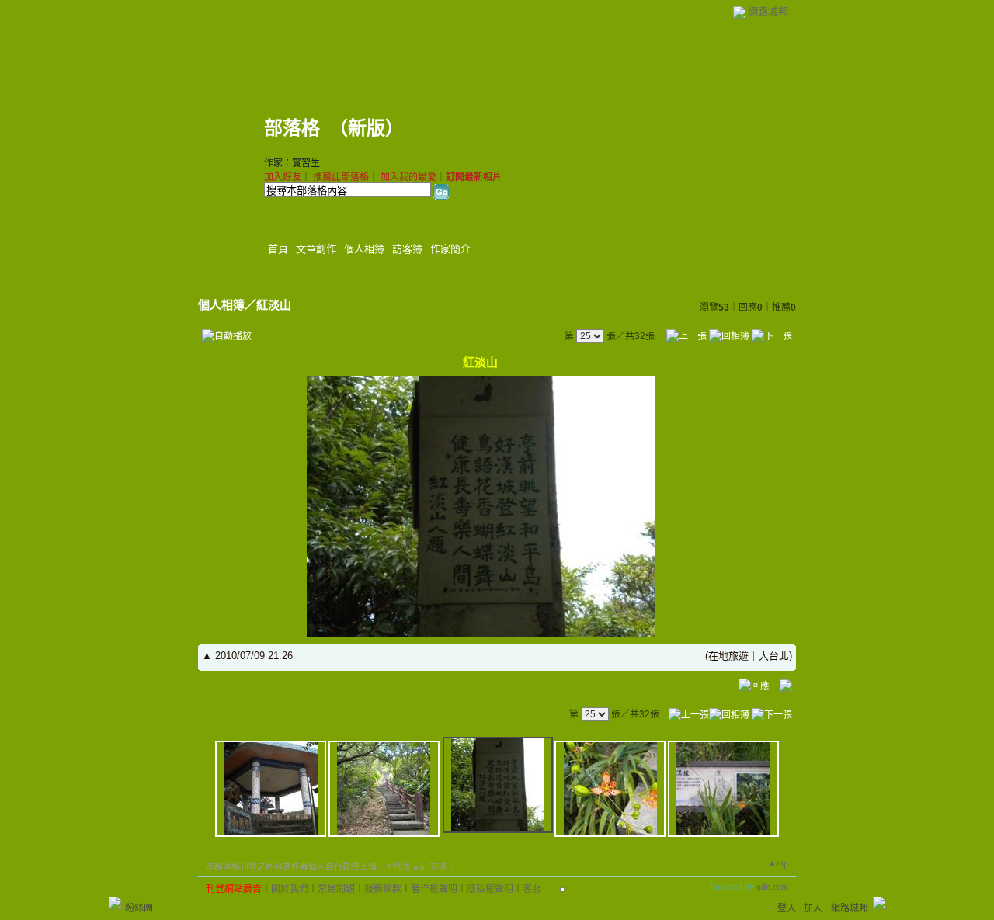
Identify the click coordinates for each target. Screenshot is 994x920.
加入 (813, 908)
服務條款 (382, 889)
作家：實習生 (292, 163)
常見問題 (336, 889)
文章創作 (316, 249)
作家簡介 (450, 249)
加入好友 (282, 177)
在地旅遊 (728, 655)
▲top (777, 863)
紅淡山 (273, 304)
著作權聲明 (434, 889)
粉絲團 (139, 908)
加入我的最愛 (408, 177)
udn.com (772, 886)
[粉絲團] (115, 903)
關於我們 (289, 889)
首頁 (278, 249)
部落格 (292, 128)
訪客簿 (407, 249)
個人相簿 (364, 249)
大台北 (774, 655)
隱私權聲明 (490, 889)
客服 (532, 889)
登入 (786, 908)
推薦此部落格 (341, 177)
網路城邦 (768, 11)
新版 (366, 128)
